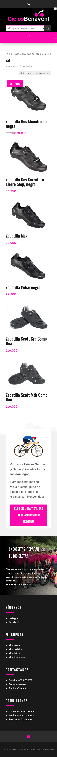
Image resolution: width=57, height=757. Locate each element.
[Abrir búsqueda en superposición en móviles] (28, 28)
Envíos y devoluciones (21, 715)
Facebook (14, 622)
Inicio (9, 53)
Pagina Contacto (18, 688)
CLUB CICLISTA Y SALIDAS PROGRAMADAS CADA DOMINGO (28, 515)
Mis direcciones (18, 657)
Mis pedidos (15, 649)
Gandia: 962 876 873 (20, 680)
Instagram (14, 618)
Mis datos (14, 653)
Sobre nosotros (17, 684)
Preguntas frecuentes (21, 719)
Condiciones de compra (22, 711)
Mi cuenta (14, 645)
